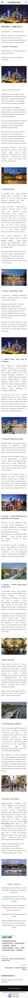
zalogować (10, 979)
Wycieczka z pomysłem (8, 950)
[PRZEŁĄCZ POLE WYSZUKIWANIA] (26, 2)
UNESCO (22, 947)
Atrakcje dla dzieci (7, 943)
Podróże (13, 945)
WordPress (17, 988)
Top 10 (17, 947)
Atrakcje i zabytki (19, 943)
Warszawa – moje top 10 (11, 26)
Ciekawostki (5, 945)
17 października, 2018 (18, 31)
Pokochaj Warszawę (7, 947)
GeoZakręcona (14, 2)
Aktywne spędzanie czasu (9, 941)
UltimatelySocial (14, 994)
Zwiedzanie (19, 950)
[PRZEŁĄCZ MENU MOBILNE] (2, 2)
